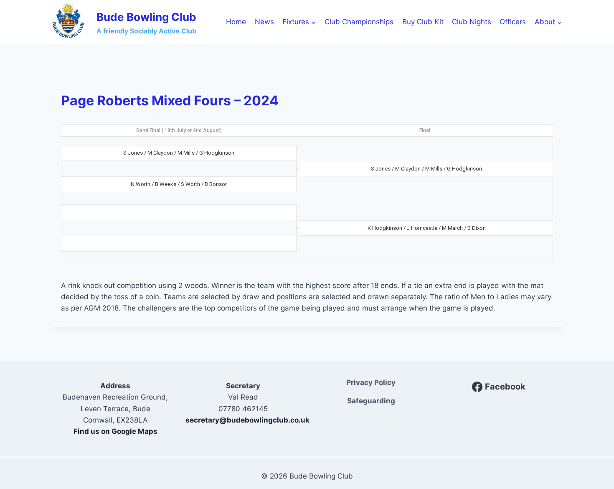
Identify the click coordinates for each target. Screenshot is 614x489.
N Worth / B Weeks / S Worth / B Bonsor (179, 184)
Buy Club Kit (423, 22)
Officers (513, 22)
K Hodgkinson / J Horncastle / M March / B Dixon (427, 228)
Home (236, 22)
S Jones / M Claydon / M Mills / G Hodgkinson (178, 153)
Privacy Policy (371, 382)
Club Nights (471, 22)
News (264, 22)
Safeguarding (371, 401)
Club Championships (359, 22)
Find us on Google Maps (115, 431)
